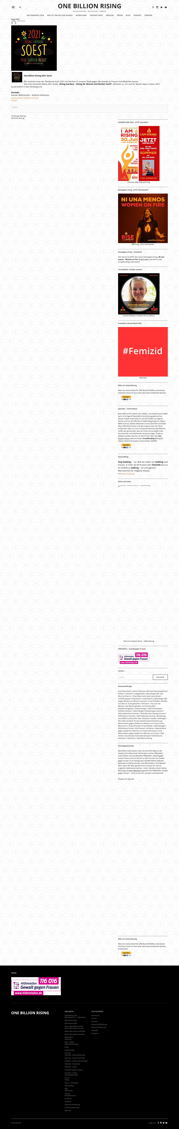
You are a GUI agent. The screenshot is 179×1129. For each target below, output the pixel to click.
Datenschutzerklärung (72, 1104)
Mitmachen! (81, 15)
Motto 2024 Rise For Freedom (75, 1034)
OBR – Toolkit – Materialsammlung (71, 1043)
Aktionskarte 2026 (35, 15)
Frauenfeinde (147, 726)
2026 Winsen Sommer (126, 716)
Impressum (95, 1015)
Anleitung (68, 1039)
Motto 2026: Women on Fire (74, 1028)
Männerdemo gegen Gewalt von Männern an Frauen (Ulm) (141, 723)
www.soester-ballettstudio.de (25, 97)
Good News (69, 1091)
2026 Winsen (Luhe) (125, 728)
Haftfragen (161, 718)
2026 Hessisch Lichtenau (144, 728)
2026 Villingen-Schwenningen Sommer (148, 711)
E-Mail (14, 100)
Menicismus (122, 726)
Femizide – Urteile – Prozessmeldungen (71, 1074)
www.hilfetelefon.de (136, 770)
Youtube (165, 7)
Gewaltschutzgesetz (126, 708)
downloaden (144, 259)
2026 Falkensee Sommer (146, 716)
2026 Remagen (159, 726)
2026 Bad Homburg (144, 738)
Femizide (110, 15)
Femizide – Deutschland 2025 (75, 1058)
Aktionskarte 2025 (71, 1020)
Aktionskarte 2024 (71, 1023)
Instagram (157, 7)
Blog (128, 15)
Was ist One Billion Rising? (60, 15)
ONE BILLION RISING (89, 6)
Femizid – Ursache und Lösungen (76, 1061)
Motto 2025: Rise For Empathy (75, 1031)
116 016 (151, 768)
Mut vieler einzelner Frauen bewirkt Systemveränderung (140, 721)
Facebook (153, 7)
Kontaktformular (70, 1096)
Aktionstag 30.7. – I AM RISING (75, 1017)
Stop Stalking (128, 473)
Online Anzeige (140, 708)
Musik (67, 1047)
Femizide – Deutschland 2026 (75, 1055)
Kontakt (137, 15)
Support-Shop (96, 15)
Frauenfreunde (135, 726)
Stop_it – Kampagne (71, 1083)
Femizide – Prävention (72, 1064)
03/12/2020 (21, 21)
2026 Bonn (131, 738)
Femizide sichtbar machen (74, 1070)
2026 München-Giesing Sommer (152, 713)
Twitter (161, 7)
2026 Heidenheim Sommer (128, 713)
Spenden (148, 15)
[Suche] (20, 7)
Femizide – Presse (71, 1067)
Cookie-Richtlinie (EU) (72, 1107)
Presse (120, 15)
